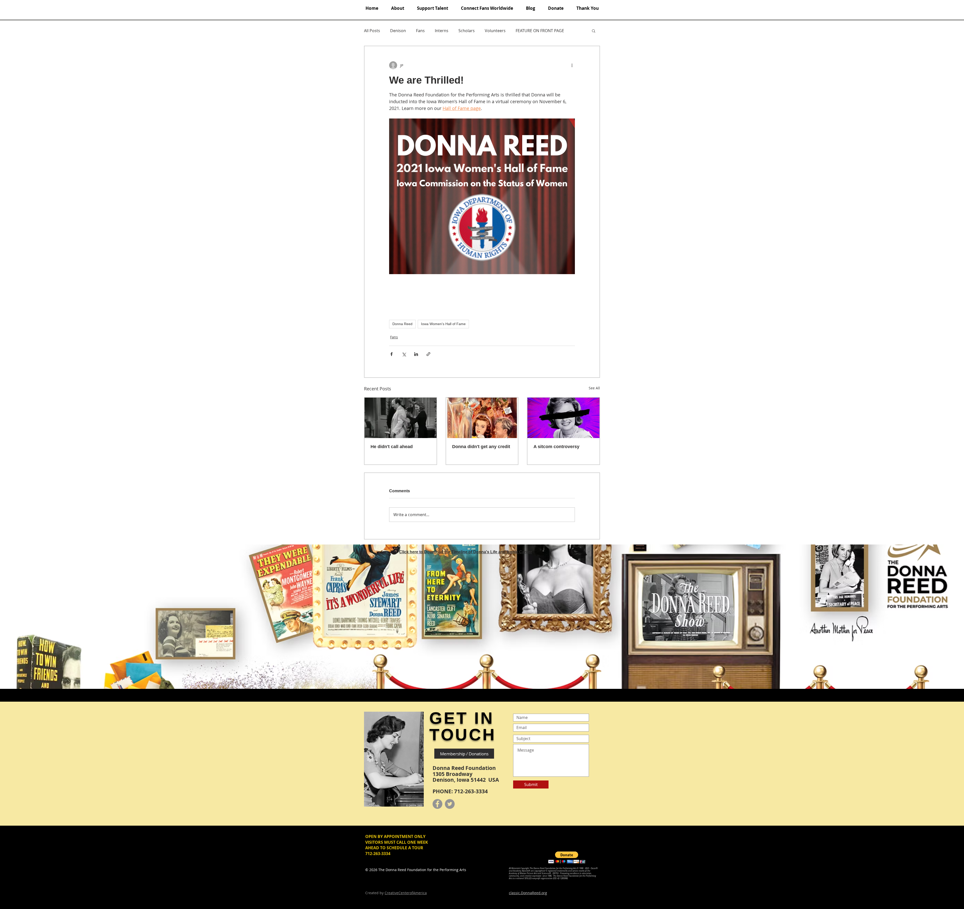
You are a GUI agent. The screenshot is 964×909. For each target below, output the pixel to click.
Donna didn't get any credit (481, 446)
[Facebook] (437, 804)
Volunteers (495, 30)
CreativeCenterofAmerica (406, 892)
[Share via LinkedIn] (416, 354)
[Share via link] (428, 354)
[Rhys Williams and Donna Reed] (401, 418)
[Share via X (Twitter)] (403, 354)
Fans (420, 30)
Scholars (466, 30)
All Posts (372, 30)
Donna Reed (402, 324)
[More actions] (572, 65)
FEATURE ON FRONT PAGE (540, 30)
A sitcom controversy (556, 446)
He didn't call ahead (392, 446)
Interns (441, 30)
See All (594, 388)
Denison (398, 30)
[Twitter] (450, 804)
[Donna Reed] (563, 418)
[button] (397, 8)
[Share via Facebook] (391, 354)
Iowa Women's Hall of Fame (443, 324)
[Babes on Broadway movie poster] (482, 418)
